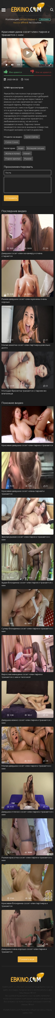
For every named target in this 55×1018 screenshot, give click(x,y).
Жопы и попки (12, 153)
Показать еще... (27, 959)
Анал (20, 148)
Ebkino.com (7, 987)
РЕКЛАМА (45, 19)
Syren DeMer (31, 137)
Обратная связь (38, 1010)
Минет (27, 153)
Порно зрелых (12, 158)
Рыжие (27, 158)
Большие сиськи (35, 148)
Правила (25, 1010)
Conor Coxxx (11, 142)
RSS (30, 1013)
